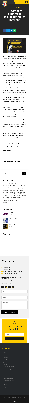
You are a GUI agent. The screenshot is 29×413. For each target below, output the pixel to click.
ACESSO (11, 212)
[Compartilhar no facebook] (4, 30)
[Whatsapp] (9, 287)
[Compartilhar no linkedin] (11, 30)
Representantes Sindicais (8, 369)
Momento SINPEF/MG (14, 7)
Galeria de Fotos (7, 357)
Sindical (5, 387)
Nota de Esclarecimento (9, 380)
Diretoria (5, 362)
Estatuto (5, 364)
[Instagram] (13, 287)
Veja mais (10, 214)
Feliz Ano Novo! (13, 224)
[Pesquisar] (24, 173)
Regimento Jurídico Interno (8, 366)
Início (5, 352)
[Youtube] (6, 287)
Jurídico (5, 376)
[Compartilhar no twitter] (8, 30)
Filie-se (4, 368)
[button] (26, 2)
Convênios (6, 355)
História (5, 354)
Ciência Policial (7, 373)
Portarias (6, 359)
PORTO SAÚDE (13, 218)
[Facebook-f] (2, 287)
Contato (5, 389)
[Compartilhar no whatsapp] (14, 30)
